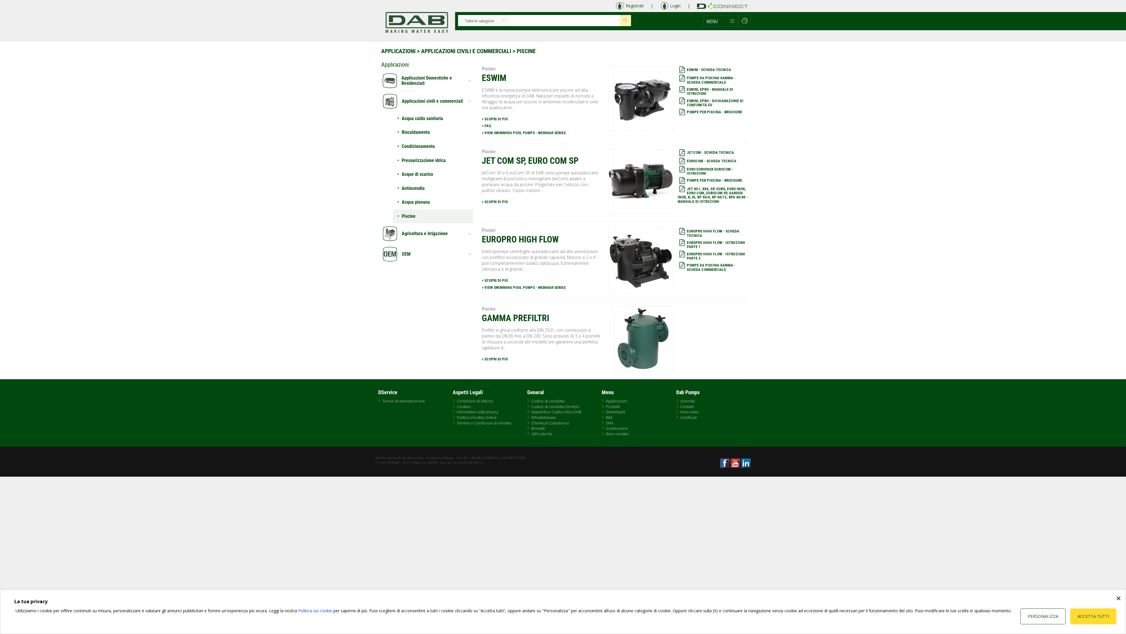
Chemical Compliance (550, 423)
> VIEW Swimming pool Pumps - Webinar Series (524, 133)
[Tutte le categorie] (479, 21)
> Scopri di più (495, 119)
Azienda (687, 401)
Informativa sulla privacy (477, 411)
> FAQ (486, 126)
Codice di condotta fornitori (555, 406)
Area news (689, 411)
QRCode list (541, 433)
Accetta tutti (1093, 616)
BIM (609, 417)
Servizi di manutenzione (403, 401)
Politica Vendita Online (477, 417)
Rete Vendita (617, 433)
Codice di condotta (547, 401)
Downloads (615, 411)
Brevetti (538, 428)
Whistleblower (543, 417)
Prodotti (613, 406)
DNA (609, 423)
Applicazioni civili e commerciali (466, 51)
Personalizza (1043, 616)
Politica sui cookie (315, 610)
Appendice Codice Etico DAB (556, 411)
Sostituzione (617, 428)
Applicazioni (398, 51)
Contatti (687, 406)
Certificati (688, 417)
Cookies (464, 406)
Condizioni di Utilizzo (475, 401)
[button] (721, 20)
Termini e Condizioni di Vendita (484, 423)
